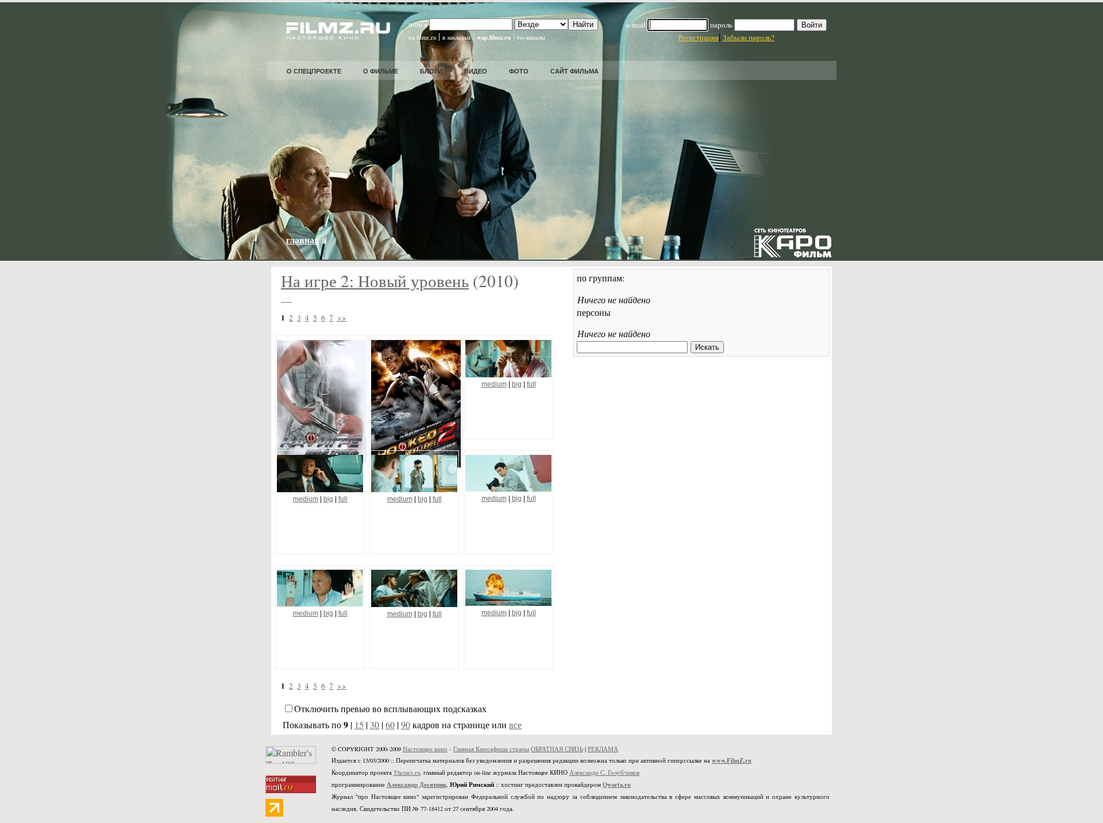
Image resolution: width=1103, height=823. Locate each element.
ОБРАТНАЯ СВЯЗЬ (557, 749)
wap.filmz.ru (494, 37)
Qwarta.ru (617, 784)
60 (390, 724)
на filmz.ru (422, 37)
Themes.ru (407, 772)
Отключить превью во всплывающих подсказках (390, 708)
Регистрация (698, 37)
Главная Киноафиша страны (491, 749)
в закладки (456, 37)
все (515, 724)
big (517, 384)
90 (405, 724)
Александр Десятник (416, 784)
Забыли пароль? (748, 37)
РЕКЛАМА (603, 749)
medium (494, 384)
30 (374, 724)
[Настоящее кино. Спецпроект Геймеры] (330, 36)
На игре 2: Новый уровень (375, 280)
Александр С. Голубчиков (604, 772)
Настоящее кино (425, 749)
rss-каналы (531, 37)
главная (302, 239)
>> (341, 317)
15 (359, 724)
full (531, 384)
